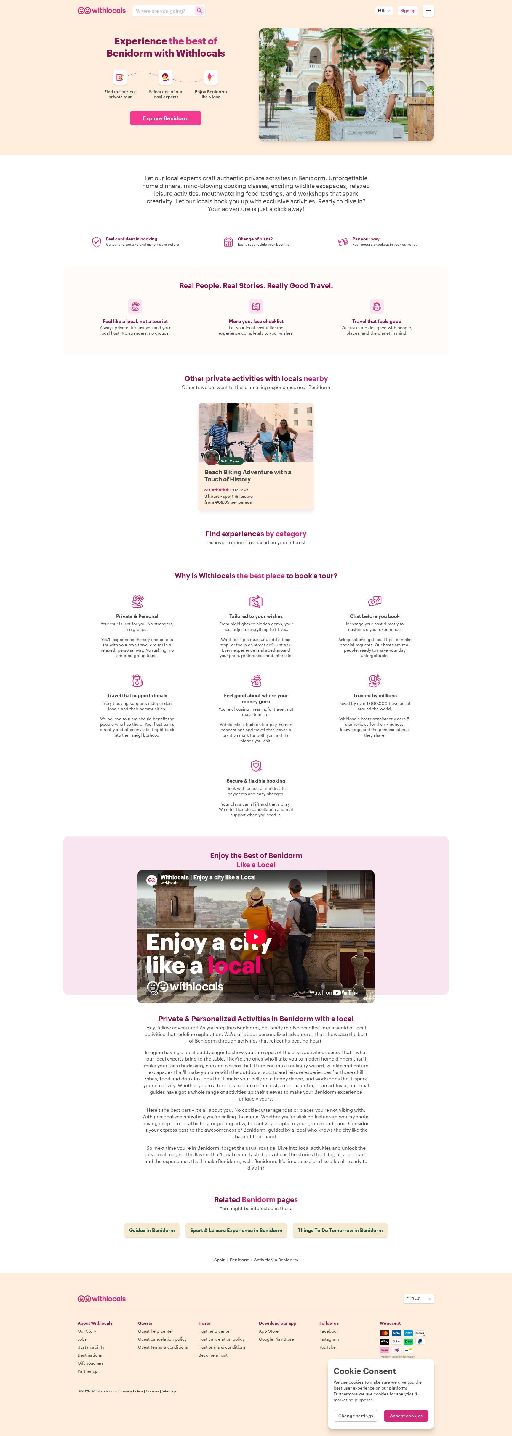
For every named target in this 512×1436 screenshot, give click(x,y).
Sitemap (169, 1391)
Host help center (215, 1331)
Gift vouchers (91, 1363)
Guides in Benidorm (152, 1230)
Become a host (213, 1355)
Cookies (152, 1391)
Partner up (88, 1371)
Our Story (87, 1331)
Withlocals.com (104, 1391)
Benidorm (240, 1259)
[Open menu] (428, 11)
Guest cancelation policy (162, 1339)
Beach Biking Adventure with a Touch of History (247, 475)
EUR (382, 10)
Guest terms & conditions (163, 1347)
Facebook (328, 1331)
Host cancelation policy (221, 1339)
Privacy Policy (131, 1391)
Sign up (407, 10)
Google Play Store (276, 1339)
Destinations (90, 1355)
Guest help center (155, 1331)
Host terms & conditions (222, 1347)
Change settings (355, 1415)
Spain (220, 1259)
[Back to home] (102, 10)
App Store (269, 1331)
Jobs (82, 1339)
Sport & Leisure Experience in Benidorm (236, 1230)
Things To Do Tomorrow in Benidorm (340, 1230)
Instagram (329, 1339)
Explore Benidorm (166, 118)
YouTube (327, 1347)
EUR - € (413, 1298)
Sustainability (91, 1347)
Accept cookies (406, 1415)
